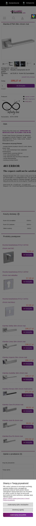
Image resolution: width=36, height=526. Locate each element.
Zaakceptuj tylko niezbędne (18, 505)
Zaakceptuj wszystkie (18, 515)
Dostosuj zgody (18, 510)
